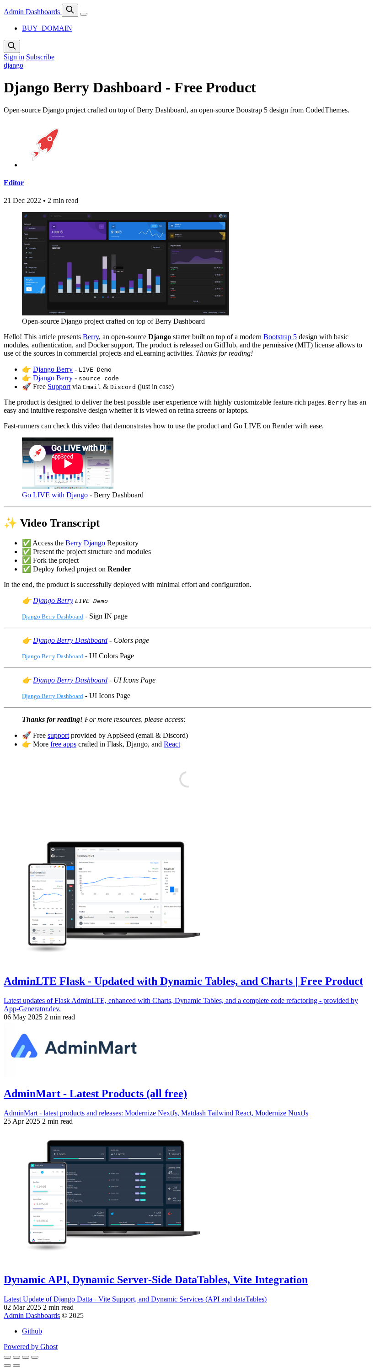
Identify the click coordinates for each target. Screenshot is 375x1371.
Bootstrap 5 (280, 337)
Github (32, 1331)
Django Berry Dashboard (52, 616)
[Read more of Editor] (45, 165)
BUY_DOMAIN (47, 28)
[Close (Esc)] (7, 1357)
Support (59, 386)
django (13, 65)
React (172, 744)
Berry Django (85, 543)
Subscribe (40, 57)
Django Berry (53, 369)
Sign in (14, 57)
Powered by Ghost (31, 1346)
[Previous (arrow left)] (7, 1365)
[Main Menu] (83, 14)
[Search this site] (70, 10)
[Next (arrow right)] (16, 1365)
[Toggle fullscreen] (25, 1357)
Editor (14, 183)
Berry (91, 337)
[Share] (16, 1357)
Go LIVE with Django (55, 495)
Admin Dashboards (33, 12)
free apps (63, 744)
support (58, 735)
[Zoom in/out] (34, 1357)
